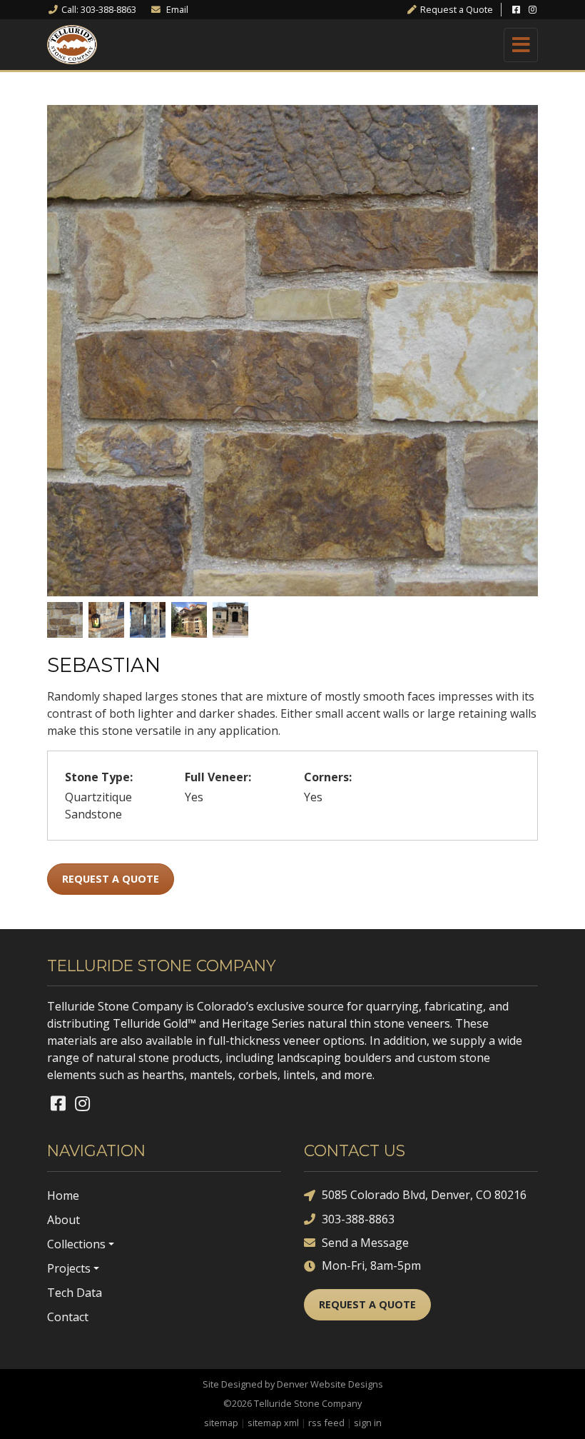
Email (176, 9)
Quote (456, 9)
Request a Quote (110, 879)
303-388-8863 (358, 1219)
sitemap (221, 1422)
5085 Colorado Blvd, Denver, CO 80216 (424, 1195)
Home (63, 1195)
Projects (69, 1268)
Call (98, 9)
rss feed (326, 1422)
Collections (76, 1244)
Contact (67, 1317)
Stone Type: (99, 777)
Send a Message (365, 1242)
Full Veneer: (218, 777)
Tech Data (74, 1292)
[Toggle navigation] (521, 45)
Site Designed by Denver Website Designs (293, 1384)
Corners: (328, 777)
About (63, 1220)
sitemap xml (273, 1422)
